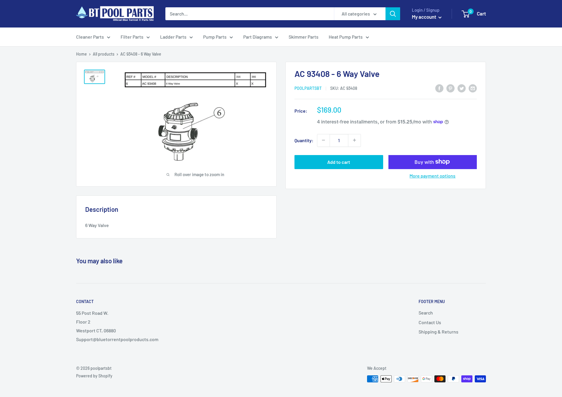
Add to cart (338, 161)
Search (426, 312)
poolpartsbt (308, 88)
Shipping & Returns (438, 331)
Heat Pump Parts (346, 36)
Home (81, 53)
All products (103, 53)
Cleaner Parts (90, 36)
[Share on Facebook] (439, 87)
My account (424, 17)
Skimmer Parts (303, 36)
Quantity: (303, 140)
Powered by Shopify (94, 375)
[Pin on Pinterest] (450, 87)
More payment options (432, 175)
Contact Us (430, 322)
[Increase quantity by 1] (354, 140)
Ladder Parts (173, 36)
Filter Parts (132, 36)
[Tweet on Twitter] (462, 87)
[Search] (392, 13)
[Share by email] (473, 87)
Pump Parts (215, 36)
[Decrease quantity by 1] (323, 140)
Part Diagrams (257, 36)
